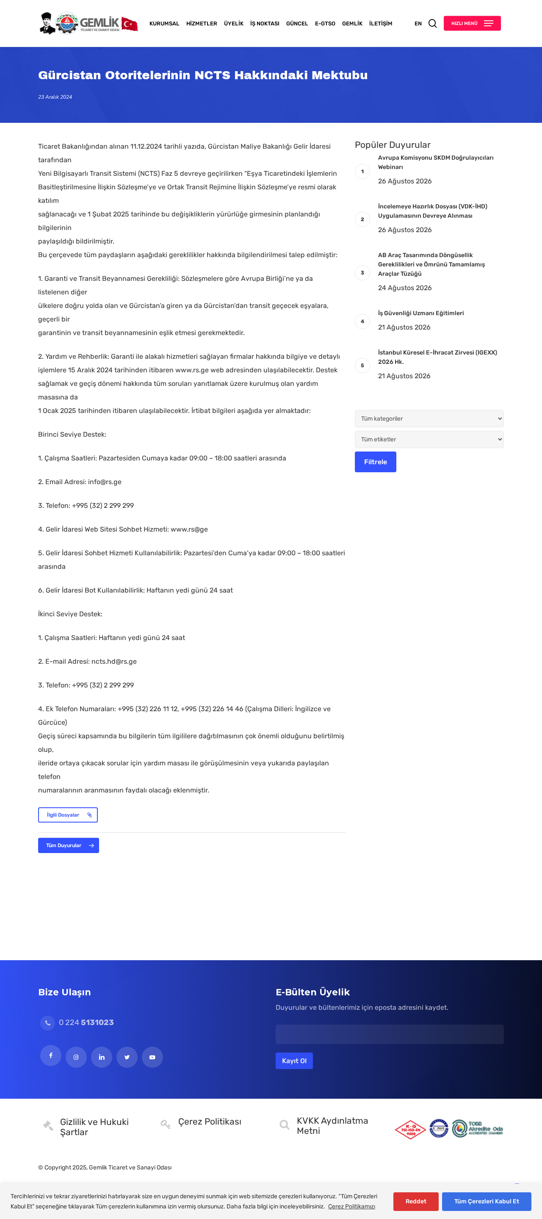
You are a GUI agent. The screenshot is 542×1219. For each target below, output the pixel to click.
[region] (271, 1201)
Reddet (416, 1201)
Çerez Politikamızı (351, 1206)
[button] (472, 23)
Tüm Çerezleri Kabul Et (486, 1201)
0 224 (85, 1022)
